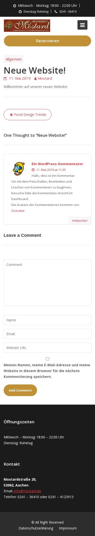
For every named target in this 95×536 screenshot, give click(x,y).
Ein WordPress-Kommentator (57, 164)
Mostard (45, 78)
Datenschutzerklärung (36, 528)
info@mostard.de (27, 491)
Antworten (79, 220)
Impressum (68, 528)
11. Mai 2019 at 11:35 (50, 170)
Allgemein (14, 59)
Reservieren (47, 40)
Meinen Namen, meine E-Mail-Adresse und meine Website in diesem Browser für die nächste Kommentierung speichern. (47, 371)
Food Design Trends (30, 114)
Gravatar (18, 210)
